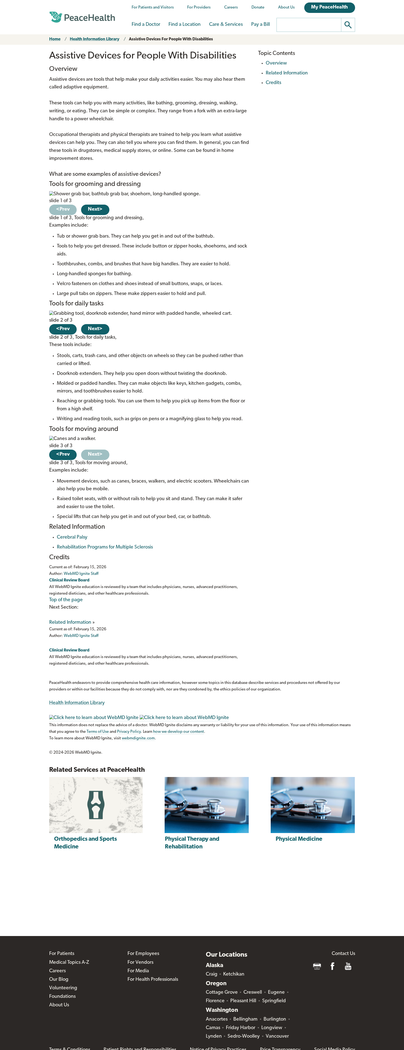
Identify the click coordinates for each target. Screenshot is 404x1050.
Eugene (276, 992)
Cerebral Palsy (72, 537)
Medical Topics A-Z (69, 962)
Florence (215, 1001)
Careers (231, 7)
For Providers (199, 7)
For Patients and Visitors (153, 7)
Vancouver (277, 1036)
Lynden (214, 1036)
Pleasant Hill (243, 1001)
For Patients (61, 953)
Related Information (70, 622)
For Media (138, 971)
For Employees (143, 953)
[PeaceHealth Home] (82, 17)
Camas (213, 1028)
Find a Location (184, 24)
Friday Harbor (240, 1028)
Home (54, 39)
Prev (63, 209)
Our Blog (58, 979)
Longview (271, 1028)
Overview (276, 63)
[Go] (348, 25)
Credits (273, 82)
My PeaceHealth (329, 7)
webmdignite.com (138, 738)
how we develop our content (178, 732)
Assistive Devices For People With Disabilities (171, 39)
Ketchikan (233, 974)
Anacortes (217, 1019)
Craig (211, 974)
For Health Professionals (153, 979)
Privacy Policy (129, 732)
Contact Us (343, 953)
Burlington (275, 1019)
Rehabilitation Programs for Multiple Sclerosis (105, 547)
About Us (286, 7)
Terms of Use (98, 732)
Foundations (62, 996)
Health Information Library (94, 39)
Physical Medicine (299, 839)
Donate (257, 7)
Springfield (274, 1001)
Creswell (252, 992)
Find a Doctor (146, 24)
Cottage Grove (222, 992)
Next (95, 209)
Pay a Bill (260, 24)
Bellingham (245, 1019)
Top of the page (66, 600)
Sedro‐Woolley (244, 1036)
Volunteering (63, 988)
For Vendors (140, 962)
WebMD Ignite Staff (81, 636)
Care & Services (226, 24)
